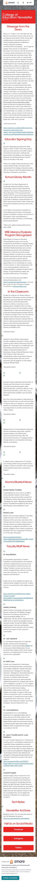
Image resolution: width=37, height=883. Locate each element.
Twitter (18, 847)
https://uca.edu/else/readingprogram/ (15, 282)
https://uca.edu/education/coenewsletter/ (16, 818)
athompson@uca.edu (19, 286)
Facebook (18, 829)
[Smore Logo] (10, 2)
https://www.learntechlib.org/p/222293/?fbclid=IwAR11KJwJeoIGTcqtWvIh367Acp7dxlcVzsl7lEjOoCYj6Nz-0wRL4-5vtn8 (18, 764)
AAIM (27, 646)
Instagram (18, 838)
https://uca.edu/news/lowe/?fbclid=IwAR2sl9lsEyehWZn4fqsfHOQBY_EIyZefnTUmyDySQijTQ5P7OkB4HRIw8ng (18, 539)
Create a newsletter (10, 878)
